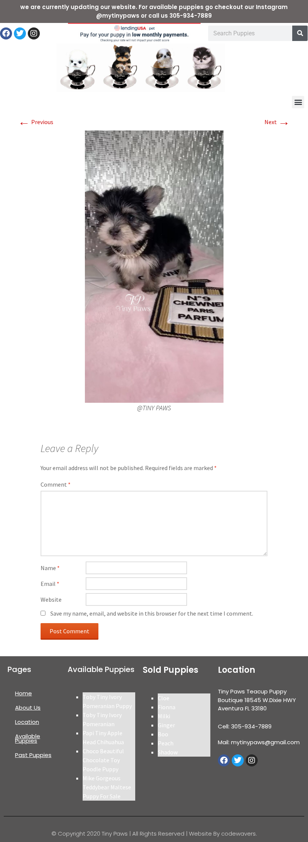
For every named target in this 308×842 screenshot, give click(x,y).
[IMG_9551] (154, 266)
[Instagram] (34, 33)
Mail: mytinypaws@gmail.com (259, 742)
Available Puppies (27, 738)
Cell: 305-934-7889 (245, 726)
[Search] (300, 33)
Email (50, 583)
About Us (28, 708)
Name (50, 568)
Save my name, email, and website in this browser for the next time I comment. (151, 613)
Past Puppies (33, 755)
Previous (35, 122)
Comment (56, 484)
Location (27, 722)
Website (51, 599)
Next (277, 122)
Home (23, 693)
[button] (298, 102)
